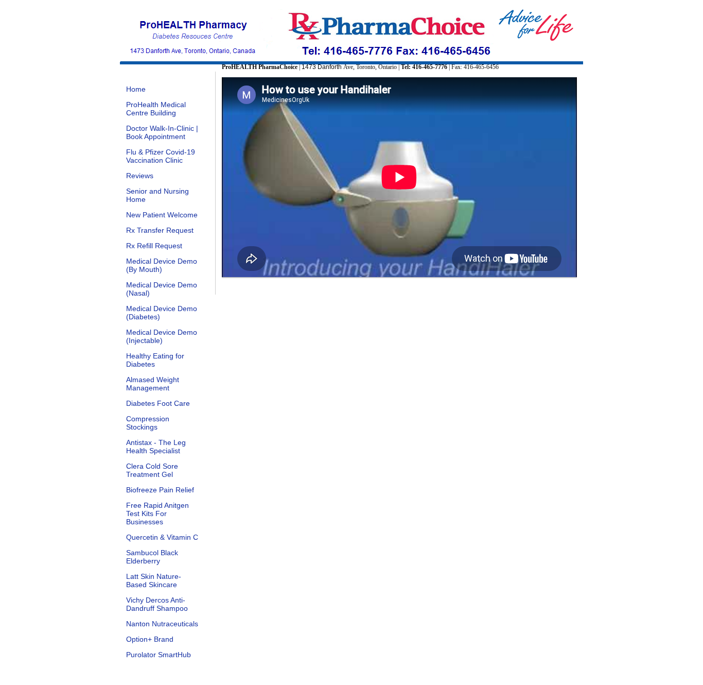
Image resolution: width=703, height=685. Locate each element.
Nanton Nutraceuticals (162, 624)
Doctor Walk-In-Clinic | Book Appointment (162, 132)
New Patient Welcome (162, 215)
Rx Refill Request (154, 246)
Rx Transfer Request (160, 230)
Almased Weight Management (152, 383)
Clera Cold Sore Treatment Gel (152, 470)
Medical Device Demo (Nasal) (161, 289)
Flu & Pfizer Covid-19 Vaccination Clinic (160, 156)
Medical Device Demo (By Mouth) (161, 265)
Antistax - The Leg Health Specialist (156, 446)
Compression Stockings (147, 423)
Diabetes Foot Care (158, 403)
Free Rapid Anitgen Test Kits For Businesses (157, 513)
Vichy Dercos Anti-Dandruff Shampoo (157, 604)
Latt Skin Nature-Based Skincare (153, 580)
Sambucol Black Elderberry (152, 557)
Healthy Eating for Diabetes (155, 360)
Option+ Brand (149, 639)
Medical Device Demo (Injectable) (161, 336)
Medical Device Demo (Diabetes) (161, 312)
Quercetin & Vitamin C (162, 537)
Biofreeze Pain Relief (160, 490)
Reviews (139, 176)
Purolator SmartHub (158, 654)
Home (136, 89)
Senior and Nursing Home (157, 195)
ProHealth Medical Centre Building (156, 108)
